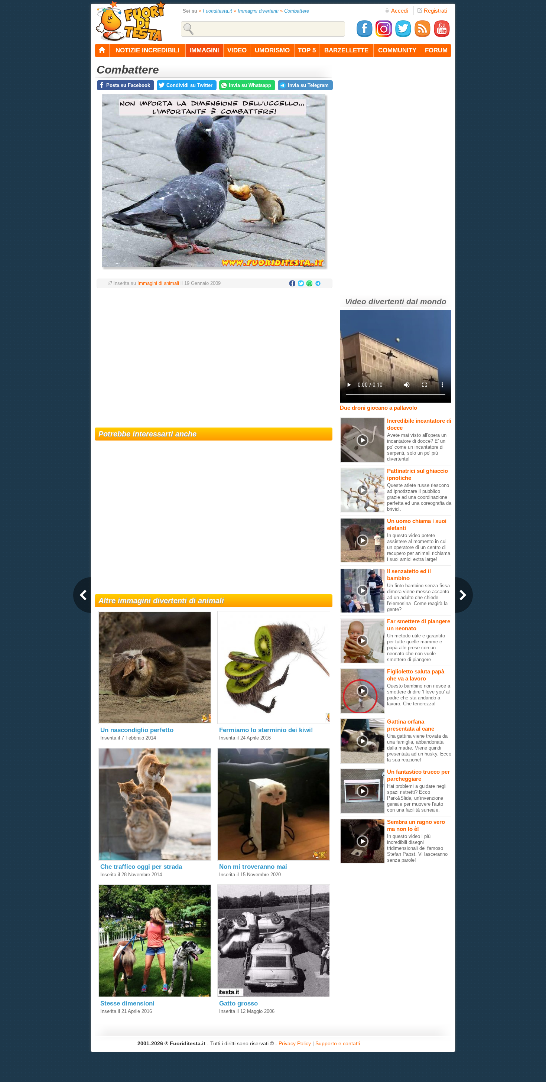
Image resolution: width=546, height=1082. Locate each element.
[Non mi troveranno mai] (273, 859)
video (237, 50)
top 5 (307, 50)
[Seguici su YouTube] (442, 36)
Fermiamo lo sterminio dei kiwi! (266, 730)
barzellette (346, 50)
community (397, 50)
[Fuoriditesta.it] (130, 20)
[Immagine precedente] (82, 595)
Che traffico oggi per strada (141, 866)
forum (436, 50)
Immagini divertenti (258, 11)
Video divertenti (374, 301)
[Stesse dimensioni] (154, 995)
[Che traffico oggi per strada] (154, 859)
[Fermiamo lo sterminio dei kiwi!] (273, 722)
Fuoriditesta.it (217, 11)
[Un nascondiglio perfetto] (154, 722)
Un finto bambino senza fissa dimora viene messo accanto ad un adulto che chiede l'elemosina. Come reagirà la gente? (418, 597)
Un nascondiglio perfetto (136, 730)
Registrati (435, 10)
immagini (204, 50)
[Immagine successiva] (464, 595)
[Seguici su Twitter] (403, 36)
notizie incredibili (147, 50)
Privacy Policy (295, 1043)
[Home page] (102, 50)
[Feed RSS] (422, 36)
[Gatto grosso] (273, 995)
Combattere (296, 11)
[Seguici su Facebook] (364, 36)
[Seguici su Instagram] (384, 36)
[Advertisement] (213, 353)
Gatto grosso (238, 1003)
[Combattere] (213, 269)
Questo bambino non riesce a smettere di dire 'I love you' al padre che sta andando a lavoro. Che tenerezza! (418, 694)
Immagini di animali (158, 283)
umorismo (272, 50)
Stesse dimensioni (127, 1003)
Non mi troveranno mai (253, 866)
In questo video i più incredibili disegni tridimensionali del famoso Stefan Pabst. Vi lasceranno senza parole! (417, 848)
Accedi (399, 10)
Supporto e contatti (337, 1043)
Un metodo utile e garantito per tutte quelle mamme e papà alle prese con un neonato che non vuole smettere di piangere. (416, 647)
